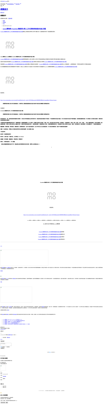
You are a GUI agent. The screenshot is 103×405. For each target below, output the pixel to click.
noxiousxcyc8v (2, 329)
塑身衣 (1, 270)
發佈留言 (2, 348)
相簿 (4, 20)
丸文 (6, 306)
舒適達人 (7, 314)
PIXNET (42, 390)
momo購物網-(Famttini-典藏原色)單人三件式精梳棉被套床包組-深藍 (24, 29)
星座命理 (10, 18)
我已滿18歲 (3, 402)
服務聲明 (62, 390)
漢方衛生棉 (15, 314)
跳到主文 (2, 12)
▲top (1, 339)
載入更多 (2, 341)
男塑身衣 (14, 278)
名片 (4, 23)
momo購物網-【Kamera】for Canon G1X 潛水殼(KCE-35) (12, 319)
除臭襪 (3, 267)
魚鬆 (1, 281)
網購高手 (4, 9)
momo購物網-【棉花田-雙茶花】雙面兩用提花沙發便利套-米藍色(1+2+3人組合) (16, 324)
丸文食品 (10, 306)
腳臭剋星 (9, 267)
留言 (11, 334)
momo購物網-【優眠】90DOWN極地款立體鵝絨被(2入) (12, 321)
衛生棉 (3, 314)
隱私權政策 (58, 390)
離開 (7, 402)
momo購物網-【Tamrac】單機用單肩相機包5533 (11, 322)
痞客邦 (9, 334)
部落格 (4, 22)
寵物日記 (8, 337)
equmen (7, 278)
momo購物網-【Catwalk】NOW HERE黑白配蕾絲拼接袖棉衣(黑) (14, 320)
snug (6, 267)
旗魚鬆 (43, 306)
